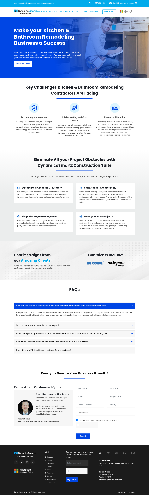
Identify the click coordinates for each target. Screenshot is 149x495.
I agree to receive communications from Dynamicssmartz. (98, 420)
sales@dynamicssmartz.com (111, 479)
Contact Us (109, 11)
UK (116, 453)
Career (49, 476)
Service (52, 11)
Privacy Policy (121, 492)
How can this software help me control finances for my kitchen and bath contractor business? (61, 305)
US (100, 453)
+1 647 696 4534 (99, 3)
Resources (93, 11)
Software (41, 11)
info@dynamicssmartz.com (123, 3)
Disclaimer (131, 492)
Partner (75, 11)
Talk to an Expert (23, 64)
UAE (133, 453)
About (84, 11)
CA (124, 453)
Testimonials (51, 479)
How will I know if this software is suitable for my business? (43, 350)
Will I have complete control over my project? (37, 325)
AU (108, 453)
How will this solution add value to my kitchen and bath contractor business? (52, 341)
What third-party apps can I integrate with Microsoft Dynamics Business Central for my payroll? (61, 333)
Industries (63, 11)
